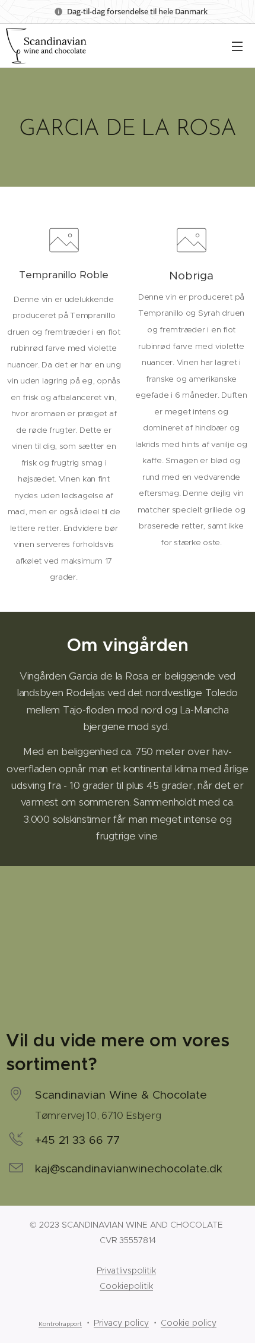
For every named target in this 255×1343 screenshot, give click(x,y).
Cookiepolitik (126, 1286)
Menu (237, 46)
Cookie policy (188, 1322)
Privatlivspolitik (126, 1270)
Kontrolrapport (60, 1324)
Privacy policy (121, 1322)
